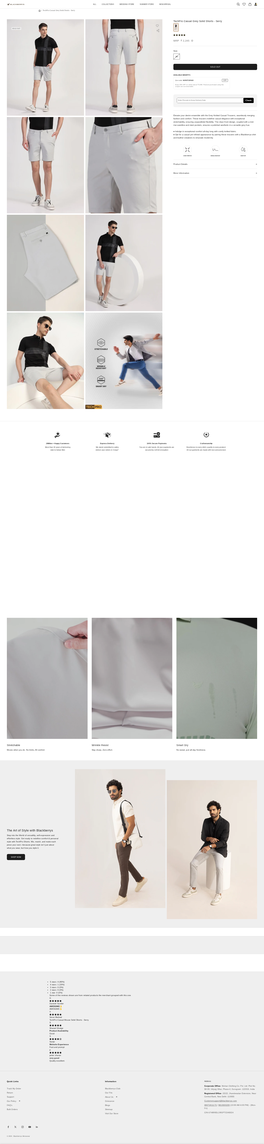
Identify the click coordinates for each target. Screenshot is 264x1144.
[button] (179, 35)
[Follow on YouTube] (29, 1127)
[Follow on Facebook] (8, 1127)
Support (10, 1097)
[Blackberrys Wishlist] (244, 4)
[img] (55, 1001)
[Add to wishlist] (158, 25)
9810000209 (224, 1105)
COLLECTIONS (108, 4)
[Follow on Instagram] (22, 1127)
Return (10, 1093)
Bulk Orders (12, 1109)
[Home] (39, 10)
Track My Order (14, 1088)
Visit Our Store (111, 1113)
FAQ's (9, 1105)
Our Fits (108, 1093)
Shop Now (16, 857)
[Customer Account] (255, 4)
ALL (94, 4)
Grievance (109, 1101)
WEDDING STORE (126, 4)
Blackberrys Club (112, 1088)
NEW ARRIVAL (165, 4)
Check (248, 100)
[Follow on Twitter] (15, 1127)
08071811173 (210, 1105)
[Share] (158, 30)
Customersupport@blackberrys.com (220, 1101)
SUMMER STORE (147, 4)
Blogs (107, 1105)
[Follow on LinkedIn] (36, 1127)
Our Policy (13, 1101)
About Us (111, 1096)
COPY (225, 80)
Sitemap (108, 1109)
